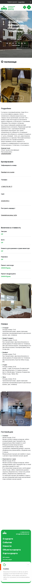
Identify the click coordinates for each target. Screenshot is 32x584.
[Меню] (29, 7)
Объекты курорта (18, 16)
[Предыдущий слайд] (16, 98)
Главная (9, 16)
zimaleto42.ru (5, 201)
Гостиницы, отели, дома (15, 17)
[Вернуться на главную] (8, 8)
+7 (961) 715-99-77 (6, 186)
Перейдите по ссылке (7, 172)
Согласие (5, 573)
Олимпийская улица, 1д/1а (9, 215)
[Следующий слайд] (21, 98)
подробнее (21, 2)
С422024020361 (6, 153)
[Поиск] (24, 7)
